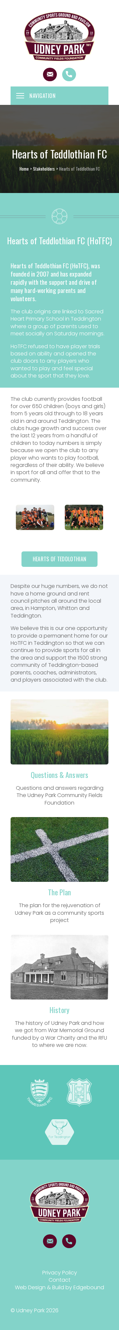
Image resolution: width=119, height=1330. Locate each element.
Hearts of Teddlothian (59, 559)
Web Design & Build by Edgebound (59, 1287)
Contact (59, 1280)
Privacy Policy (59, 1272)
